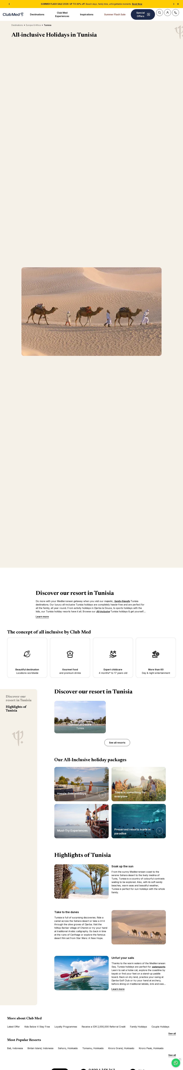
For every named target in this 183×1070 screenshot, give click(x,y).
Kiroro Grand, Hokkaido (121, 1048)
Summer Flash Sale (115, 14)
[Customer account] (167, 12)
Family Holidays (138, 1026)
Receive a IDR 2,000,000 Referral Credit (103, 1026)
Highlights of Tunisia (16, 708)
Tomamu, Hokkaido (93, 1048)
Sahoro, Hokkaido (68, 1048)
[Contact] (175, 12)
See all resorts (117, 742)
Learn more (42, 616)
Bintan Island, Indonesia (40, 1048)
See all (172, 1033)
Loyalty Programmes (65, 1026)
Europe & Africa (33, 25)
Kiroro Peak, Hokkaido (151, 1048)
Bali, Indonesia (15, 1048)
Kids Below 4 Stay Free (37, 1026)
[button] (81, 784)
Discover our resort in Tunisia (18, 698)
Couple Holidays (160, 1026)
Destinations (37, 14)
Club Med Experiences (62, 14)
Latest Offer (13, 1026)
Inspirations (86, 14)
